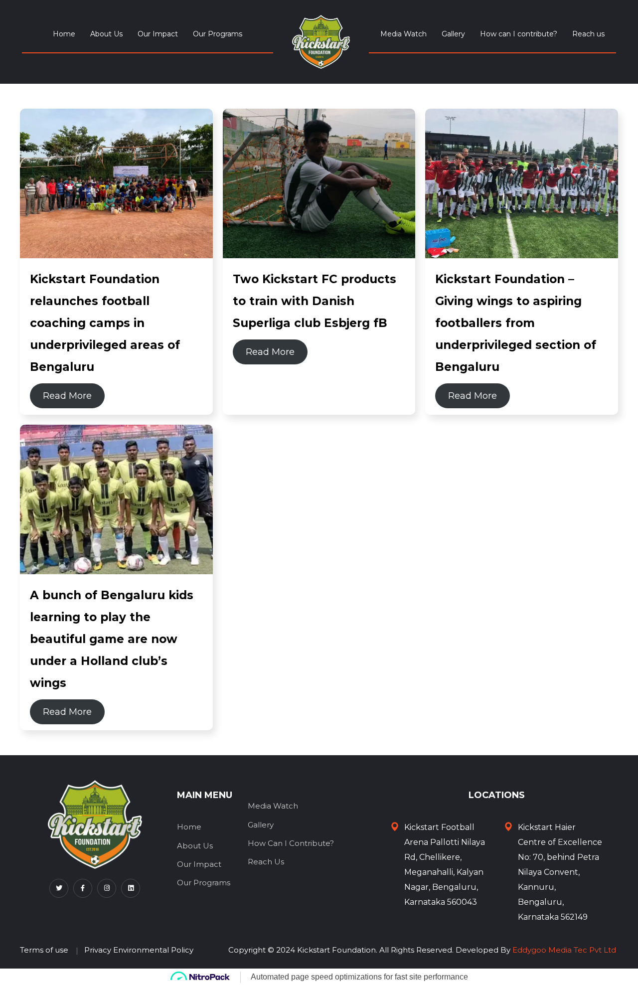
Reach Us (266, 861)
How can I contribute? (518, 33)
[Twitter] (58, 888)
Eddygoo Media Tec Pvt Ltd (564, 950)
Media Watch (403, 33)
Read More (67, 395)
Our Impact (158, 33)
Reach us (588, 33)
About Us (106, 33)
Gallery (453, 33)
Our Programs (217, 33)
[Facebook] (82, 888)
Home (64, 33)
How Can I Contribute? (291, 843)
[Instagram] (106, 888)
